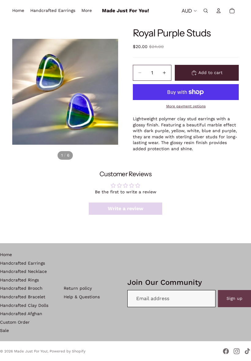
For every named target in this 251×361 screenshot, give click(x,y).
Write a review (125, 208)
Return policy (78, 288)
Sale (4, 330)
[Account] (218, 10)
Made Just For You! (30, 351)
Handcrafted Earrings (22, 263)
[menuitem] (86, 10)
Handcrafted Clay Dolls (24, 305)
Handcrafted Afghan (21, 313)
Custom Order (15, 322)
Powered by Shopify (67, 351)
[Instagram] (236, 351)
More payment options (186, 106)
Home (6, 254)
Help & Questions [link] (82, 296)
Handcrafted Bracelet (22, 296)
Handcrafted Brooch (21, 288)
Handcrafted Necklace (23, 271)
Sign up (234, 298)
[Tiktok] (247, 351)
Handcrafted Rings (19, 279)
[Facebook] (226, 351)
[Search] (205, 10)
